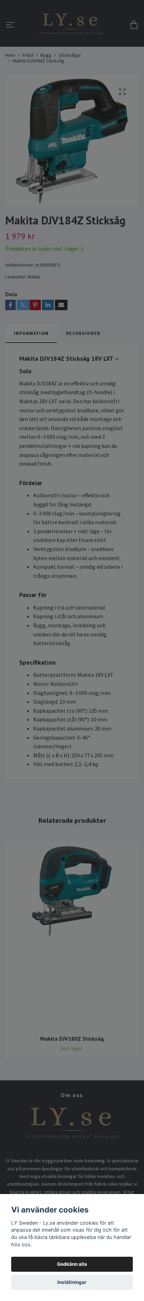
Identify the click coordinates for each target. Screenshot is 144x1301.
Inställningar (72, 1282)
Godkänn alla (72, 1264)
